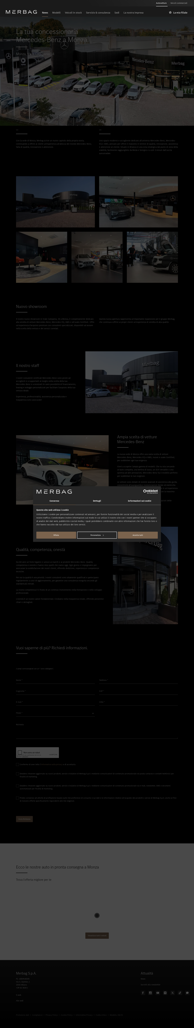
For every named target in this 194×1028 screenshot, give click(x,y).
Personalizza (95, 535)
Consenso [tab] (54, 500)
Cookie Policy (67, 1015)
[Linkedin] (165, 993)
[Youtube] (158, 993)
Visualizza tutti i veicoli (97, 935)
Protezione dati (22, 1015)
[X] (172, 993)
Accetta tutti (138, 535)
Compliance (37, 1015)
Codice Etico (101, 1015)
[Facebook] (143, 993)
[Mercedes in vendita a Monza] (97, 257)
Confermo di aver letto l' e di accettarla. (48, 764)
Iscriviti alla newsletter (150, 984)
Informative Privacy (84, 1015)
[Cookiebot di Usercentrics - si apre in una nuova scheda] (145, 492)
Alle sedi (19, 1000)
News (143, 978)
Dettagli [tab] (97, 500)
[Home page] (23, 12)
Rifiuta (56, 535)
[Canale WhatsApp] (187, 993)
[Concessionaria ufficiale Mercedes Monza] (138, 201)
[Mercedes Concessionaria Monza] (55, 201)
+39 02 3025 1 (22, 987)
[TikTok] (180, 993)
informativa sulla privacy (51, 764)
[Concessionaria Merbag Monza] (41, 257)
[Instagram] (150, 993)
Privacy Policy (52, 1015)
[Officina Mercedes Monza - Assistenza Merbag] (152, 257)
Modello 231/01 (116, 1015)
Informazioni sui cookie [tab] (139, 500)
